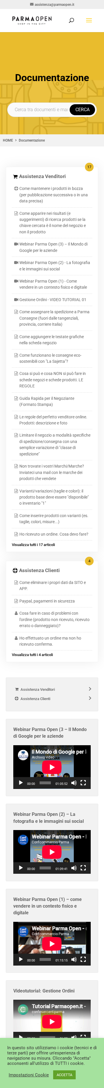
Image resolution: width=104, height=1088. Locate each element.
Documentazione (32, 140)
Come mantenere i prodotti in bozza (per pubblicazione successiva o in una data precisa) (53, 194)
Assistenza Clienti (39, 570)
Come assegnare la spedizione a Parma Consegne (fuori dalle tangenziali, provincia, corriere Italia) (54, 318)
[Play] (21, 783)
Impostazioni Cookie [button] (29, 1075)
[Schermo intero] (83, 783)
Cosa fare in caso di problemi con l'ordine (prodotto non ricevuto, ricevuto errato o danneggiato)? (54, 619)
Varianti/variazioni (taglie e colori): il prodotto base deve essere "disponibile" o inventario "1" (54, 497)
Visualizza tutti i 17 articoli (33, 545)
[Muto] (74, 783)
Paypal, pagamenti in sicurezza (47, 601)
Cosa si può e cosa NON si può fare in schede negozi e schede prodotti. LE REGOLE (52, 379)
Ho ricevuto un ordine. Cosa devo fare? (53, 534)
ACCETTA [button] (64, 1075)
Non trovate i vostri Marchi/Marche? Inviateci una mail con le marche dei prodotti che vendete (51, 472)
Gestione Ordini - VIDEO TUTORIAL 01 (52, 299)
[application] (52, 767)
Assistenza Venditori (42, 176)
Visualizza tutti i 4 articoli (32, 655)
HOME (8, 140)
